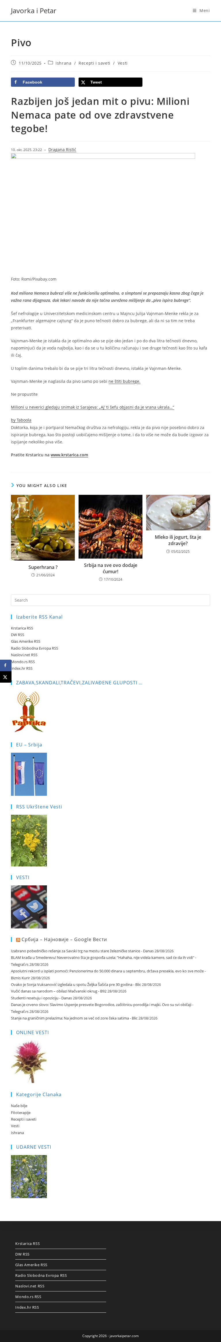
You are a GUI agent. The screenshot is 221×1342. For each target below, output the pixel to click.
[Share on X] (6, 677)
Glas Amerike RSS (25, 641)
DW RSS (17, 634)
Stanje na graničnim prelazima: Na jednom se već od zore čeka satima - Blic (74, 1018)
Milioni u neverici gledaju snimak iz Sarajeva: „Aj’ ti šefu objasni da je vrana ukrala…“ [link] (92, 407)
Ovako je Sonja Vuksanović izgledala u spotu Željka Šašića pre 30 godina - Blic (76, 984)
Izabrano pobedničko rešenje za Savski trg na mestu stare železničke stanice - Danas (82, 950)
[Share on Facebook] (6, 665)
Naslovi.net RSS (24, 654)
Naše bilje (19, 1105)
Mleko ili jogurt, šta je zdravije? (178, 540)
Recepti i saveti (94, 63)
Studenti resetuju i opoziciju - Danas (41, 998)
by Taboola (21, 420)
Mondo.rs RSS (23, 661)
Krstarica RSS (22, 628)
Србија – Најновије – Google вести (64, 939)
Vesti (123, 63)
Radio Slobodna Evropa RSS (34, 648)
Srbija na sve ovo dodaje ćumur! (110, 568)
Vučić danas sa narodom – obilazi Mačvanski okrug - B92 (58, 991)
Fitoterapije (21, 1112)
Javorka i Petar (33, 10)
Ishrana (63, 63)
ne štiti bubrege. (124, 381)
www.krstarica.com (69, 454)
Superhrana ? (43, 567)
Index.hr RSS (22, 668)
